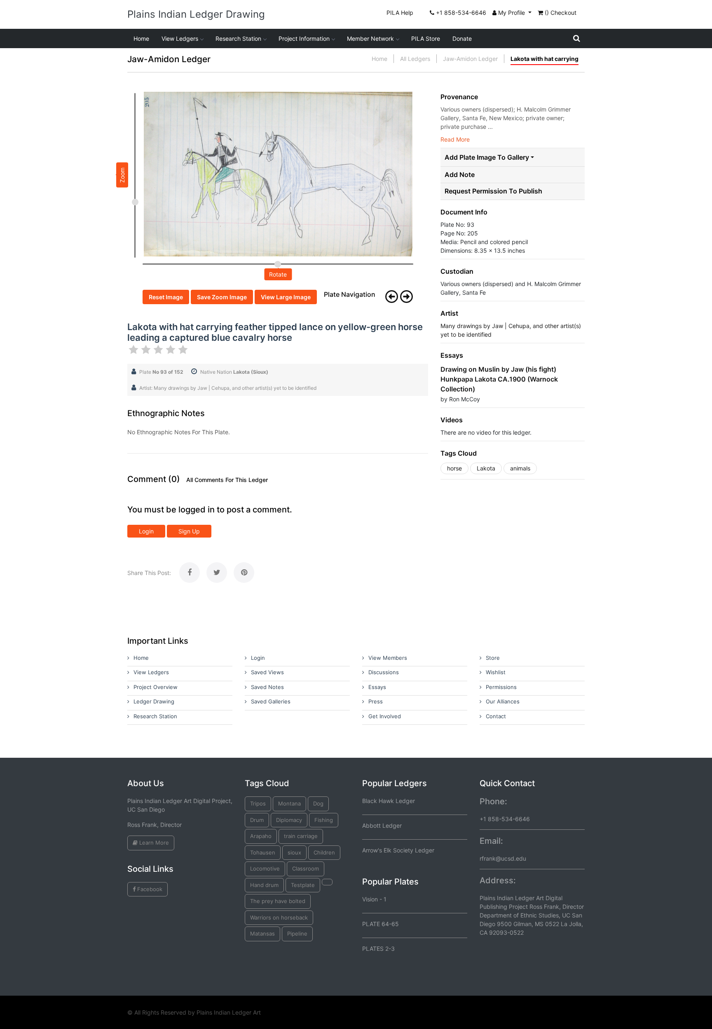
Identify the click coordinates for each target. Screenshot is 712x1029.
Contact (496, 716)
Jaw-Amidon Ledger (470, 58)
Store (493, 657)
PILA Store (425, 38)
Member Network (370, 38)
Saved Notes (267, 687)
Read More (455, 139)
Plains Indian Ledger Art (229, 1012)
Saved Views (267, 672)
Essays (377, 687)
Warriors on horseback (279, 917)
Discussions (383, 672)
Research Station (238, 38)
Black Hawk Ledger (388, 800)
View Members (387, 657)
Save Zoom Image (222, 296)
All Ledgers (415, 58)
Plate (161, 372)
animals (520, 468)
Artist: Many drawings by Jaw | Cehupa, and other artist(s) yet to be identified (227, 388)
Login (146, 531)
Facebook (149, 889)
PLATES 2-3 (378, 948)
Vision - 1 (374, 899)
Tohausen (262, 852)
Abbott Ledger (382, 825)
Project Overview (156, 687)
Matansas (262, 933)
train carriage (301, 836)
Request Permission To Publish (493, 191)
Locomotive (265, 868)
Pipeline (297, 933)
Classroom (305, 868)
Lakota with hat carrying (544, 58)
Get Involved (384, 716)
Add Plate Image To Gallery (487, 157)
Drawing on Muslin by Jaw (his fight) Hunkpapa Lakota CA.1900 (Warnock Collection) (499, 379)
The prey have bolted (277, 901)
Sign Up (189, 531)
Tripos (258, 803)
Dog (318, 803)
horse (454, 468)
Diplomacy (289, 820)
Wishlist (496, 672)
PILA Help (399, 12)
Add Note (460, 175)
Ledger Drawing (154, 701)
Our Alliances (503, 701)
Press (375, 701)
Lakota (486, 468)
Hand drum (264, 885)
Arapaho (261, 836)
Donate (462, 38)
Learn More (153, 842)
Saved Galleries (270, 701)
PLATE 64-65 (380, 923)
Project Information (304, 38)
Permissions (501, 687)
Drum (257, 820)
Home (141, 38)
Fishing (323, 820)
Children (324, 852)
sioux (294, 852)
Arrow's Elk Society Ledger (398, 850)
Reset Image (166, 296)
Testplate (303, 885)
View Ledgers (180, 38)
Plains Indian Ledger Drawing (196, 14)
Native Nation (234, 372)
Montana (289, 803)
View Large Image (286, 296)
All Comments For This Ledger (227, 480)
